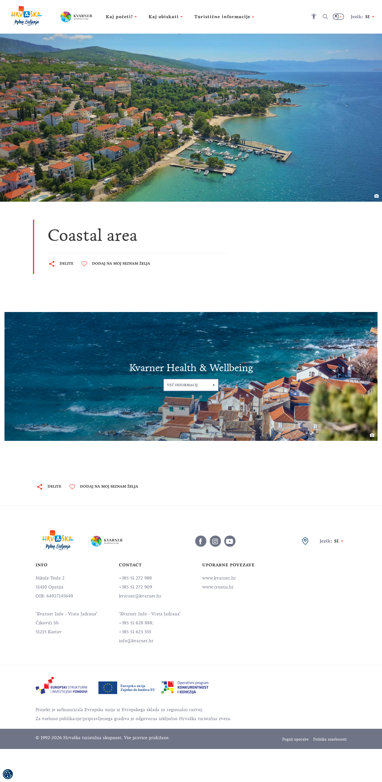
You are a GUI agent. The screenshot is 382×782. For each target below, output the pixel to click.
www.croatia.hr (218, 587)
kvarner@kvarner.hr (140, 596)
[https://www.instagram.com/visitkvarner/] (215, 541)
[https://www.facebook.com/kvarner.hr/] (200, 541)
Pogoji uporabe (295, 739)
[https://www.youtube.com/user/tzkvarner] (229, 541)
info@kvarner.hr (136, 641)
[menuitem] (61, 685)
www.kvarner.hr (219, 578)
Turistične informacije (222, 16)
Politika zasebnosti (329, 739)
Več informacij (182, 385)
